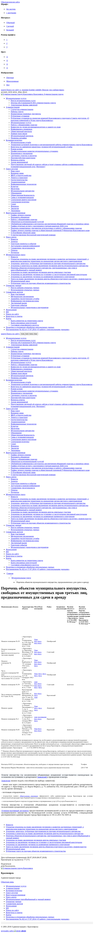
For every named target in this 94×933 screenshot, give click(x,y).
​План (36, 729)
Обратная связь (7, 882)
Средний (10, 26)
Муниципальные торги (21, 578)
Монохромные (12, 81)
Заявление (6, 781)
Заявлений (42, 777)
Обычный (10, 23)
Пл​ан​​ (36, 650)
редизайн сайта (13, 931)
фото (36, 641)
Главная (10, 573)
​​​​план (35, 717)
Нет (8, 85)
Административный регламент (15, 810)
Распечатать (8, 866)
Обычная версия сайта (10, 2)
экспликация (42, 717)
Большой (10, 30)
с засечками (11, 13)
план (35, 682)
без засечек (11, 9)
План (36, 639)
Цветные (10, 78)
